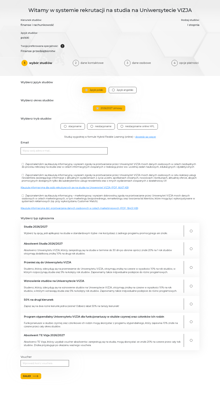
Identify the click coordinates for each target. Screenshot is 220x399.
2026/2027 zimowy (111, 108)
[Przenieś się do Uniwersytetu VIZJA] (191, 267)
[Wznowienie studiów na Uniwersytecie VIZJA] (191, 286)
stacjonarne (74, 126)
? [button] (62, 46)
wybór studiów (38, 63)
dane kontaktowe (89, 62)
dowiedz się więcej (145, 136)
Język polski (96, 90)
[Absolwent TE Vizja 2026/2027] (191, 340)
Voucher (26, 356)
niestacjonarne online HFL (139, 126)
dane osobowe (139, 62)
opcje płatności (186, 62)
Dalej (27, 376)
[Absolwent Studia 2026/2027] (191, 248)
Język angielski (125, 90)
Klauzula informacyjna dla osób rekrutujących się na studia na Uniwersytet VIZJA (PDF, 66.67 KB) (75, 187)
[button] (102, 231)
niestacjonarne (103, 126)
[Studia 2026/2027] (191, 231)
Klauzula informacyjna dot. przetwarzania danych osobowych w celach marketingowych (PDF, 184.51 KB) (79, 208)
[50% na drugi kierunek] (191, 304)
